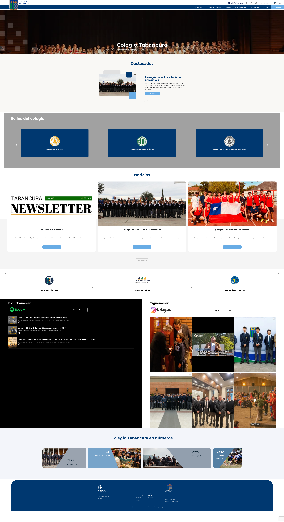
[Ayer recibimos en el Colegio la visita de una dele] (171, 400)
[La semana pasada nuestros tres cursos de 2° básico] (171, 344)
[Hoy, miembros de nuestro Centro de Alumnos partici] (213, 400)
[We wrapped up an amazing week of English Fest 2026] (255, 400)
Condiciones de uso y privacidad (142, 507)
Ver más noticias (142, 260)
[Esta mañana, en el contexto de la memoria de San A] (255, 344)
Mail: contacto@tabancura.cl (171, 501)
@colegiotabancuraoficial (224, 311)
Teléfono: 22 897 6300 (170, 499)
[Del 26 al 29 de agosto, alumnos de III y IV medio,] (213, 344)
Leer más (51, 247)
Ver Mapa (100, 498)
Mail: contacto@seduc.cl (103, 500)
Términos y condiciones (124, 507)
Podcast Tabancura (80, 310)
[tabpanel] (142, 31)
